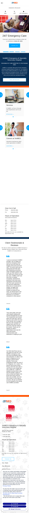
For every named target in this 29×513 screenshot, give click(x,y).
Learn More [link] (14, 48)
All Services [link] (9, 114)
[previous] (1, 23)
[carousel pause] (27, 30)
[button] (2, 3)
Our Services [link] (6, 466)
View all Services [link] (14, 79)
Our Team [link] (5, 462)
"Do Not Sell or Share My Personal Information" (12, 494)
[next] (27, 23)
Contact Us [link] (8, 459)
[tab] (11, 218)
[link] (14, 3)
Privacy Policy (7, 485)
